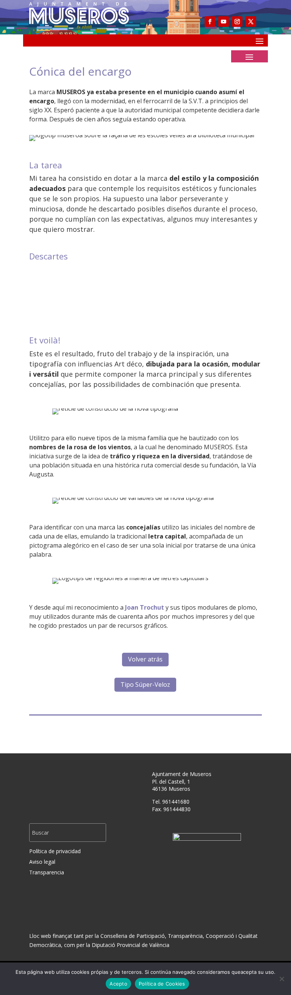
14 (187, 301)
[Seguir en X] (251, 21)
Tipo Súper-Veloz (145, 684)
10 (161, 301)
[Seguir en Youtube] (223, 21)
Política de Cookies (162, 984)
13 (181, 301)
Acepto (118, 984)
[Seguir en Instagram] (237, 21)
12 (174, 301)
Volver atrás (145, 659)
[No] (281, 979)
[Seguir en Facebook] (210, 21)
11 (168, 301)
